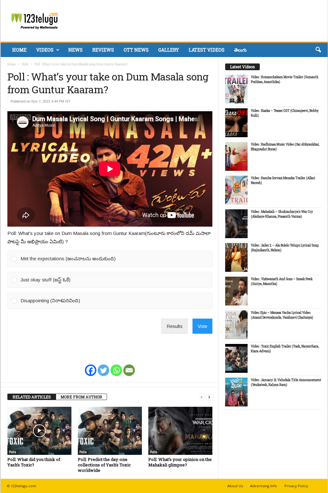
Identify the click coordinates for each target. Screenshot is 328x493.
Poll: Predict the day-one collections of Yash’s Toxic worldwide (104, 464)
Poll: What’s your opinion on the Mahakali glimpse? (180, 462)
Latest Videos (207, 50)
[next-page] (209, 397)
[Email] (129, 366)
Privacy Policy (296, 485)
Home (19, 50)
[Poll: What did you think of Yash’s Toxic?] (39, 431)
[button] (318, 50)
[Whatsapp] (116, 366)
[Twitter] (103, 366)
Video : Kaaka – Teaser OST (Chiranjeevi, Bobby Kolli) (285, 113)
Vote (202, 326)
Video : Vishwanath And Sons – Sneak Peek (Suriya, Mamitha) (282, 281)
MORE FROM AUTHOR (81, 396)
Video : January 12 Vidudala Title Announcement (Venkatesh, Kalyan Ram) (286, 382)
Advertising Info (263, 485)
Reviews (103, 50)
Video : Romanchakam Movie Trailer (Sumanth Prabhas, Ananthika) (284, 79)
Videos (44, 50)
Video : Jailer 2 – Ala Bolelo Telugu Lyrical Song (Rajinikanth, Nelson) (285, 247)
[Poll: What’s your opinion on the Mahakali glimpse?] (180, 431)
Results (175, 326)
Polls (25, 64)
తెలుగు (240, 50)
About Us (235, 485)
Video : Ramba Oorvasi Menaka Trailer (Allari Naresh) (283, 180)
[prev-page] (201, 397)
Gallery (168, 50)
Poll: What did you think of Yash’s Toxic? (33, 462)
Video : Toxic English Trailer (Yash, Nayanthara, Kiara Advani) (285, 348)
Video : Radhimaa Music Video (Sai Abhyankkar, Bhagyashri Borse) (285, 146)
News (75, 50)
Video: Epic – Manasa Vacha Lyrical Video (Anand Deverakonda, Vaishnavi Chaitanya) (282, 315)
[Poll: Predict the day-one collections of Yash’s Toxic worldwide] (110, 431)
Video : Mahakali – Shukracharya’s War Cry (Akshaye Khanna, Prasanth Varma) (282, 214)
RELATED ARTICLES (31, 396)
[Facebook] (90, 366)
